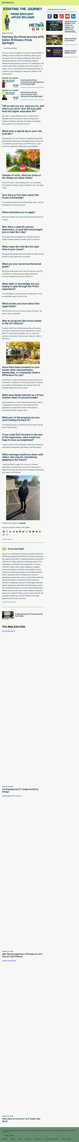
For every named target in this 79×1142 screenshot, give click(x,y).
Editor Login (66, 1138)
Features (9, 539)
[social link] (50, 16)
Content (4, 539)
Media (13, 1138)
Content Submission (52, 1138)
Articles (5, 1138)
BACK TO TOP (9, 1135)
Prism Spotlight (11, 48)
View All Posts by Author (9, 602)
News (20, 1138)
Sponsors (38, 1138)
